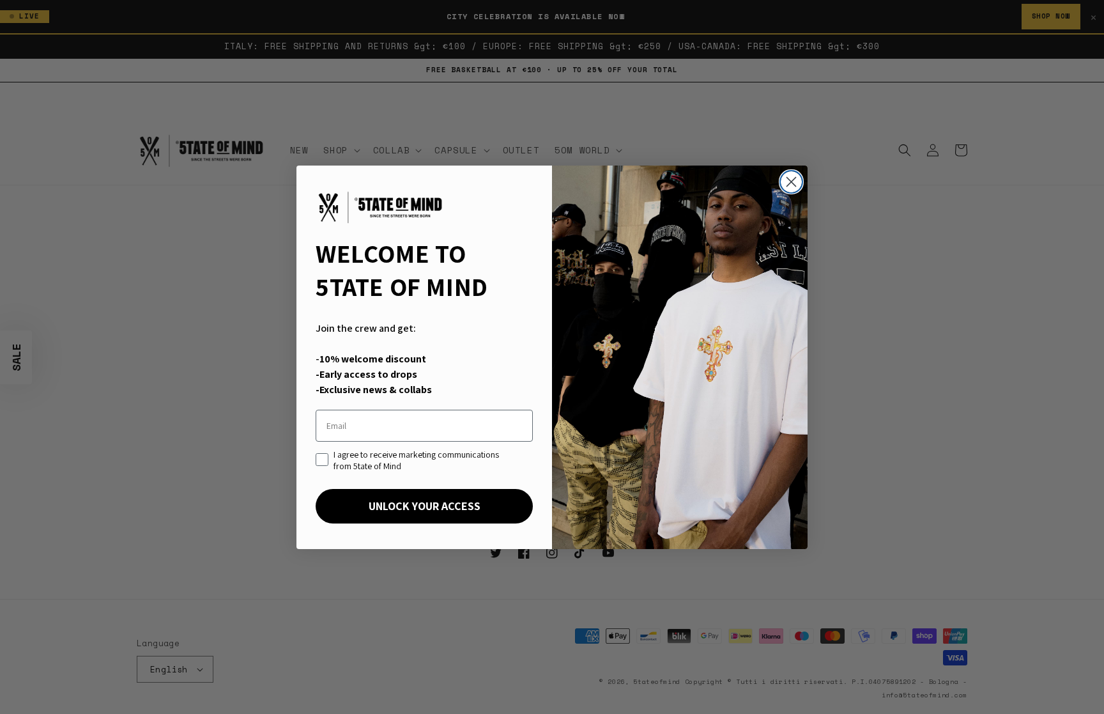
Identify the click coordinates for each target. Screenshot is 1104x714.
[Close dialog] (791, 182)
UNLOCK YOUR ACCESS (424, 506)
